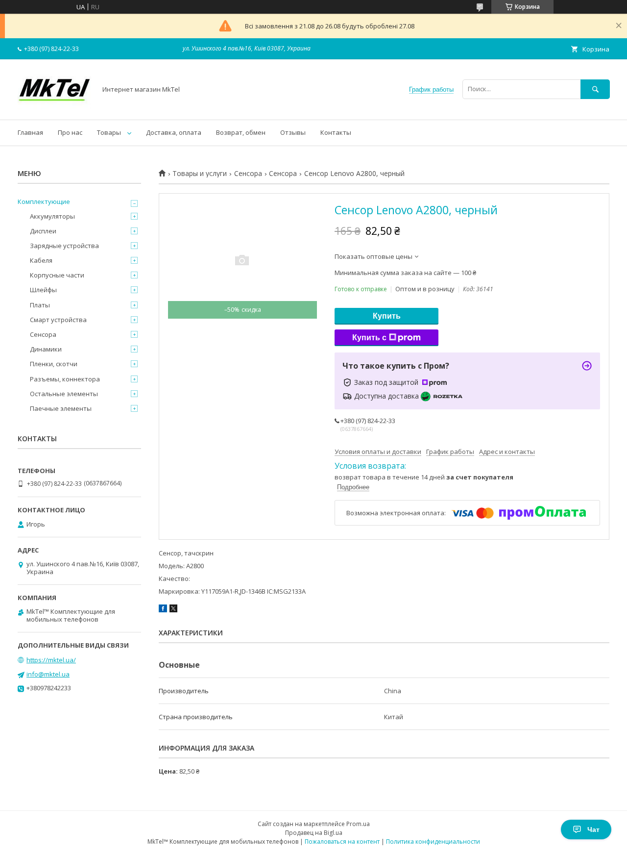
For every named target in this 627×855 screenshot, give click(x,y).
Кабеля (41, 260)
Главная (30, 132)
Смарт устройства (58, 319)
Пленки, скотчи (53, 363)
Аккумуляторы (52, 216)
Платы (40, 305)
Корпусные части (57, 275)
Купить (387, 316)
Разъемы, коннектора (65, 379)
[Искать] (595, 89)
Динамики (46, 349)
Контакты (335, 132)
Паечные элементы (61, 408)
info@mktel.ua (48, 674)
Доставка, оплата (173, 132)
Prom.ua (358, 824)
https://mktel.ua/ (51, 660)
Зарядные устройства (64, 245)
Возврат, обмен (240, 132)
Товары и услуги (199, 173)
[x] (173, 609)
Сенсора (248, 173)
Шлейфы (43, 289)
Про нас (70, 132)
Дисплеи (43, 230)
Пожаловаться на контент (342, 841)
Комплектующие (44, 201)
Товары (109, 132)
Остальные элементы (64, 393)
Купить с (369, 337)
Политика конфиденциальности (433, 841)
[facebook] (163, 609)
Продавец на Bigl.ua (313, 833)
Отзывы (293, 132)
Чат (593, 829)
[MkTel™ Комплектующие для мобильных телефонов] (54, 106)
